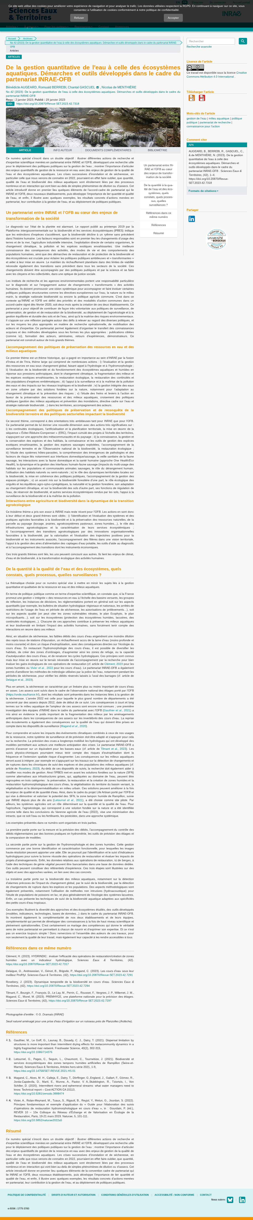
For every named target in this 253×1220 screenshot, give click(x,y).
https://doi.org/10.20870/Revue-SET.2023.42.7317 (37, 964)
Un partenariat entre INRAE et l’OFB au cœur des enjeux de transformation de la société (159, 171)
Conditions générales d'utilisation (125, 1195)
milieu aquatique (219, 118)
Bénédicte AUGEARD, (22, 87)
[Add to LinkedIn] (192, 218)
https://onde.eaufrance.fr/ (23, 694)
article (25, 150)
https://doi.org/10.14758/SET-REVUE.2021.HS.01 (45, 1070)
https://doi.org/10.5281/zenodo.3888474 (39, 1093)
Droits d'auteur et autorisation (73, 1195)
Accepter (173, 17)
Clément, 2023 (113, 663)
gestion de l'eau (196, 118)
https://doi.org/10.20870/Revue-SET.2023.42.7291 (101, 974)
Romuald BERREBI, (53, 87)
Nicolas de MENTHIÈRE (119, 87)
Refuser (79, 17)
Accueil (12, 38)
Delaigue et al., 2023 (19, 679)
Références (158, 225)
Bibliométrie (157, 150)
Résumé (158, 233)
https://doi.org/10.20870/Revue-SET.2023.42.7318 (47, 103)
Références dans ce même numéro (158, 214)
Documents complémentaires (108, 150)
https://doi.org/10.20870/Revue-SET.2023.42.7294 (58, 985)
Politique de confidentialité (27, 1195)
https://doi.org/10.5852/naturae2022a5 (38, 1120)
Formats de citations (202, 190)
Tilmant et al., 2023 (113, 748)
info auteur (62, 150)
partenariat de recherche (215, 122)
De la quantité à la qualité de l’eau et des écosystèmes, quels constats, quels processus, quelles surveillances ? (158, 195)
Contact (205, 1195)
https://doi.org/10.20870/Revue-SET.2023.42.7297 (80, 1000)
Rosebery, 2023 (29, 768)
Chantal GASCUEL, (85, 87)
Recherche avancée (199, 46)
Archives (27, 38)
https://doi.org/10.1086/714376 (33, 1052)
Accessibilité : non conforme (174, 1195)
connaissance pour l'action (203, 126)
